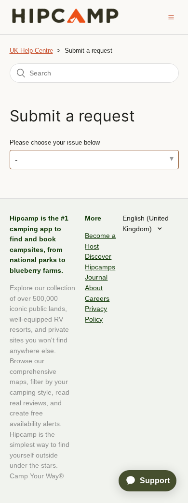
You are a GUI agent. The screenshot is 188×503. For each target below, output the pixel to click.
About (94, 288)
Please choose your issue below (55, 142)
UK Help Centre (31, 50)
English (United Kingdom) (145, 223)
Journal (96, 277)
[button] (171, 17)
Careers (97, 298)
